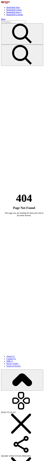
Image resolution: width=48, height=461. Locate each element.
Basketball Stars (13, 7)
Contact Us (11, 359)
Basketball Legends (14, 15)
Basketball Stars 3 (13, 12)
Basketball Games (14, 10)
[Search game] (22, 55)
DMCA (9, 361)
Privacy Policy (12, 363)
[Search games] (22, 34)
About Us (10, 356)
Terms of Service (13, 366)
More (3, 19)
